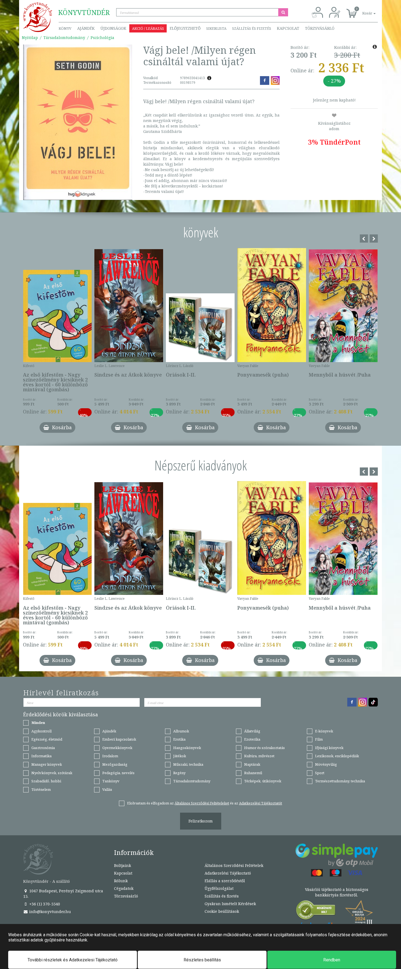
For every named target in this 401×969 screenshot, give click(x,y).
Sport (319, 772)
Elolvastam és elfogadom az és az (204, 803)
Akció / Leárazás (148, 28)
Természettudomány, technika (340, 781)
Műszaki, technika (188, 764)
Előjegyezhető (185, 28)
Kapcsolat (288, 28)
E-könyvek (324, 731)
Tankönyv (110, 781)
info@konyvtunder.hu (49, 911)
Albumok (181, 731)
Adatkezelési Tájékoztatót (260, 803)
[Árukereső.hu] (315, 911)
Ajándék (86, 28)
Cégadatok (123, 888)
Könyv (65, 28)
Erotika (179, 739)
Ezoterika (252, 739)
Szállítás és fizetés (251, 28)
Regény (179, 772)
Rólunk (121, 880)
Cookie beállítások (222, 911)
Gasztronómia (43, 747)
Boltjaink (122, 865)
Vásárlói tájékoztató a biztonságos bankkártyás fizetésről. (336, 892)
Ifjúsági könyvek (329, 747)
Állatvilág (252, 731)
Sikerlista (216, 28)
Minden (38, 722)
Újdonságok (113, 28)
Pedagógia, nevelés (118, 772)
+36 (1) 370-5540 (44, 904)
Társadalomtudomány (64, 37)
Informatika (41, 755)
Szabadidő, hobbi (46, 781)
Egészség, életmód (46, 739)
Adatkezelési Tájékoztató (228, 873)
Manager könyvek (46, 764)
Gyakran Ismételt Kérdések (230, 903)
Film (319, 739)
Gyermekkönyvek (117, 747)
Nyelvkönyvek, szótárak (51, 772)
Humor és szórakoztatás (264, 747)
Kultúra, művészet (259, 755)
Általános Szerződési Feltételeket (202, 803)
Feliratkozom (200, 821)
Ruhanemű (253, 772)
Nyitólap (30, 37)
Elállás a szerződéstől (225, 880)
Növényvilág (326, 764)
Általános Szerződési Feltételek (234, 865)
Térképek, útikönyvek (262, 781)
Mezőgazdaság (114, 764)
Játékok (179, 755)
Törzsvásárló (319, 28)
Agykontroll (41, 731)
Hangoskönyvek (187, 747)
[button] (363, 10)
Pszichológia (102, 37)
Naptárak (252, 764)
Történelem (41, 789)
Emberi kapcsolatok (119, 739)
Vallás (107, 789)
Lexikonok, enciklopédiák (337, 755)
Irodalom (110, 755)
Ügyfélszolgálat (219, 888)
